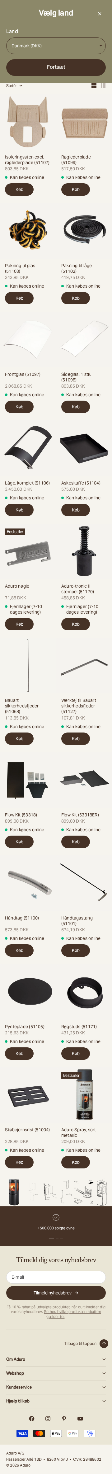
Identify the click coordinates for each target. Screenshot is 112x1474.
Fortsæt (56, 67)
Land (12, 31)
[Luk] (99, 13)
